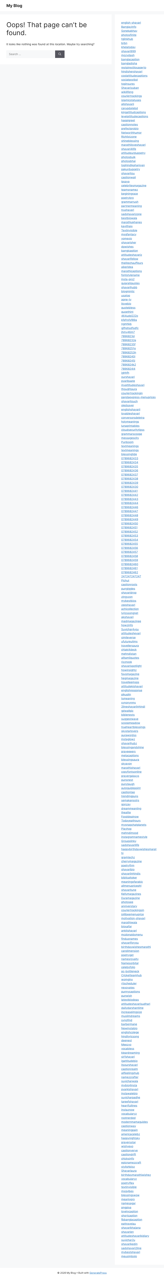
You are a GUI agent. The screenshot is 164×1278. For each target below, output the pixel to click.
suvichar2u (128, 1240)
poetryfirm (127, 865)
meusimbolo (129, 1256)
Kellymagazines (131, 893)
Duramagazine (130, 898)
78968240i (128, 356)
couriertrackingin (132, 393)
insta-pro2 (128, 279)
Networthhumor (131, 132)
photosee (127, 902)
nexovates (128, 987)
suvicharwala (129, 1081)
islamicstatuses (131, 100)
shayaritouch (129, 401)
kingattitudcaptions (133, 112)
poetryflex (127, 1183)
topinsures (128, 83)
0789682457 (129, 552)
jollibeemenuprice (132, 914)
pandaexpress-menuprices (138, 397)
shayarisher (128, 242)
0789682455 (129, 543)
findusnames (129, 938)
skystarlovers (129, 731)
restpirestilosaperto (133, 67)
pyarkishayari (129, 1089)
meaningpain (129, 1130)
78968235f (128, 344)
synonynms (128, 702)
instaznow (127, 1109)
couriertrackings (131, 96)
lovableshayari (130, 413)
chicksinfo (127, 1158)
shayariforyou (130, 942)
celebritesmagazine (133, 185)
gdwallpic (127, 710)
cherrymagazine (131, 861)
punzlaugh (128, 784)
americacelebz (130, 1134)
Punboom (127, 442)
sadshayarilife (130, 845)
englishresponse (131, 690)
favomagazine (130, 674)
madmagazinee (131, 621)
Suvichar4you (130, 629)
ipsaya (125, 181)
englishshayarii (130, 409)
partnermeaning (131, 206)
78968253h (128, 352)
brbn (124, 43)
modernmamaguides (134, 1121)
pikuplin (126, 694)
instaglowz (128, 739)
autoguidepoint (131, 788)
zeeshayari (128, 605)
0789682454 (129, 539)
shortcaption (129, 1215)
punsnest (127, 779)
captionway (128, 1126)
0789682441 (129, 491)
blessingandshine (132, 747)
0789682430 (129, 486)
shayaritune (128, 889)
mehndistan (128, 653)
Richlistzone (129, 136)
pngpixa (126, 1207)
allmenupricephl (131, 885)
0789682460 (129, 564)
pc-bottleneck (130, 971)
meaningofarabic (132, 881)
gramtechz (128, 857)
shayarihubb (129, 287)
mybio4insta (129, 1085)
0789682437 (129, 474)
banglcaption (129, 250)
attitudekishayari (132, 686)
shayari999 (128, 51)
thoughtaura (129, 389)
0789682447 (129, 511)
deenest (126, 1040)
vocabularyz (129, 1113)
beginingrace (129, 193)
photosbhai (128, 161)
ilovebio (126, 303)
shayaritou (128, 173)
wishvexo (127, 1146)
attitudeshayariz (131, 254)
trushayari (127, 210)
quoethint (127, 311)
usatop (125, 295)
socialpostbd (129, 79)
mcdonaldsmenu (132, 934)
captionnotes (129, 124)
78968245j (128, 360)
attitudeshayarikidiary (135, 1235)
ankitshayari (129, 930)
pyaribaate (128, 381)
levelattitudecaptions (134, 116)
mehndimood (129, 832)
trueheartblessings (133, 727)
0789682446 (129, 507)
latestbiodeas (130, 999)
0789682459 (129, 560)
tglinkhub (127, 39)
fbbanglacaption (131, 1219)
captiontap (128, 792)
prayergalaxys (130, 775)
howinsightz (129, 670)
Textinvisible (129, 230)
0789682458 (129, 556)
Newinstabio (129, 1028)
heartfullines (129, 1105)
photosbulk (128, 157)
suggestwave (129, 719)
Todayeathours (131, 820)
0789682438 (129, 478)
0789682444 (129, 503)
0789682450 (129, 523)
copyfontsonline (131, 771)
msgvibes (127, 1191)
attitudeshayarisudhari (135, 1003)
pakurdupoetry (130, 169)
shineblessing (130, 140)
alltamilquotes (130, 657)
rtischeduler (129, 983)
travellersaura (130, 645)
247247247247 (131, 576)
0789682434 (129, 462)
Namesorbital (130, 963)
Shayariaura (129, 1170)
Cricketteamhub (131, 975)
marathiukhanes (131, 222)
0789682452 (129, 531)
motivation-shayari (133, 918)
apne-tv (126, 299)
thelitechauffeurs (132, 263)
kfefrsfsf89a (129, 320)
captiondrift (128, 1154)
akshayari (127, 617)
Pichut (125, 580)
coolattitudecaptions (134, 75)
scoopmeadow (130, 722)
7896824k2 (128, 364)
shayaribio (128, 869)
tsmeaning (128, 698)
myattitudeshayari (132, 385)
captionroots (129, 584)
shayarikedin (129, 1244)
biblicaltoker (129, 877)
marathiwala (129, 922)
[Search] (60, 54)
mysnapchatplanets (133, 824)
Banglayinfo (128, 26)
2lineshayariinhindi (133, 706)
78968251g (128, 348)
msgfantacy (128, 234)
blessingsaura (130, 759)
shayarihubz (129, 743)
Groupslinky (128, 841)
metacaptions (130, 755)
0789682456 (129, 548)
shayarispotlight (131, 665)
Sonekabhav (129, 30)
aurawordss (128, 735)
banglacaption (130, 59)
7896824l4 (128, 368)
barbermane (129, 1024)
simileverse (128, 637)
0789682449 (129, 519)
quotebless (128, 307)
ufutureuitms (129, 641)
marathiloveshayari (133, 144)
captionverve (129, 1150)
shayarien (127, 1231)
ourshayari (128, 377)
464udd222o (129, 315)
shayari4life (128, 149)
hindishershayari (131, 71)
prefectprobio (130, 128)
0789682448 (129, 515)
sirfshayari (128, 1056)
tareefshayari (129, 1101)
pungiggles (128, 588)
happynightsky (130, 1138)
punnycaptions (130, 991)
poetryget (127, 955)
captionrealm (129, 1069)
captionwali (128, 177)
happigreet (128, 120)
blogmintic (128, 291)
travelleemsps (130, 682)
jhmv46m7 (128, 332)
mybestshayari (130, 1252)
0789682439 (129, 482)
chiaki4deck (129, 649)
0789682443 (129, 499)
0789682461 (129, 568)
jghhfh (125, 372)
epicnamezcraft (131, 1162)
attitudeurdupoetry (133, 153)
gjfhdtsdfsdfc (130, 328)
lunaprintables (130, 425)
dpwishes (127, 246)
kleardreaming (130, 1052)
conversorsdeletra (132, 417)
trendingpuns (129, 796)
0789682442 (129, 495)
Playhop (126, 828)
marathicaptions (131, 271)
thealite (126, 812)
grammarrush (129, 201)
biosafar (126, 926)
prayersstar (128, 1142)
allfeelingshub (130, 1073)
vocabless (127, 1048)
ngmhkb (126, 324)
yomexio (126, 238)
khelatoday (128, 47)
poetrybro (127, 197)
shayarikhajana (131, 1227)
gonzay (126, 804)
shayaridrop (128, 592)
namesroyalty (130, 959)
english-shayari (131, 22)
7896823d (128, 336)
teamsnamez (129, 189)
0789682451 (129, 527)
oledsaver (127, 405)
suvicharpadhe (130, 1097)
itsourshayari (129, 1064)
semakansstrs (130, 800)
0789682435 (129, 466)
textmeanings (130, 446)
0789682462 (129, 572)
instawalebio (129, 1093)
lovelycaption (129, 1211)
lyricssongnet (129, 613)
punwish (126, 995)
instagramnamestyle (134, 836)
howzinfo (127, 625)
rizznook (126, 662)
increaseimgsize (131, 1012)
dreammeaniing (131, 808)
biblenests (128, 714)
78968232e (128, 340)
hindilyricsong (130, 1036)
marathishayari (130, 767)
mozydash (128, 55)
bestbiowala (129, 218)
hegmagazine (130, 678)
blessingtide (129, 454)
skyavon (126, 763)
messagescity (130, 438)
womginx (127, 979)
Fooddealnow (130, 816)
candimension (130, 950)
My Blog (14, 5)
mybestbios (128, 600)
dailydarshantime (132, 1007)
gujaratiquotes (130, 283)
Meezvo (126, 1044)
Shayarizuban (130, 87)
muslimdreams (130, 1016)
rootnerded (128, 1117)
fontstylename (130, 275)
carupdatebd (129, 108)
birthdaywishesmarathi (136, 946)
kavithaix (127, 226)
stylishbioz (128, 1166)
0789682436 (129, 470)
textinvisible (129, 1187)
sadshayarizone (131, 214)
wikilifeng (127, 92)
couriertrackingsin (132, 910)
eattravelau (128, 1223)
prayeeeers (128, 751)
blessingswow (130, 1195)
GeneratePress (98, 1272)
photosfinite (128, 35)
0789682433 (129, 458)
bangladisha (129, 63)
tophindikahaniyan (133, 165)
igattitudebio (129, 1060)
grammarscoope (131, 434)
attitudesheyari (131, 633)
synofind (126, 1020)
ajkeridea (127, 267)
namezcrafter (129, 1077)
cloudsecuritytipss (132, 429)
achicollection (130, 609)
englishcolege (130, 1032)
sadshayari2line (131, 1248)
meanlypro (128, 1199)
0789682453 (129, 535)
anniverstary (129, 906)
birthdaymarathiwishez (136, 1174)
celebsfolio (128, 967)
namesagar (128, 1203)
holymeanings (130, 421)
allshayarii (127, 104)
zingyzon (127, 596)
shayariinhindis (130, 873)
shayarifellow (129, 258)
